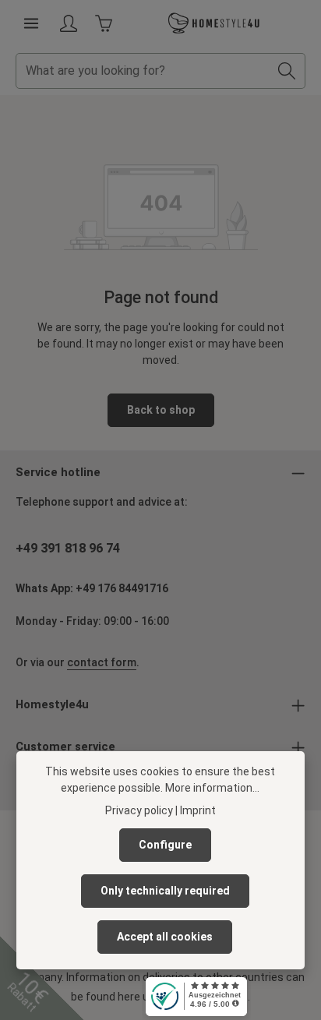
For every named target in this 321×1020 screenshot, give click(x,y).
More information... (212, 788)
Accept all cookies (165, 936)
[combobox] (143, 71)
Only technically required (165, 890)
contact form (101, 662)
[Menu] (31, 23)
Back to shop (161, 410)
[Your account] (68, 23)
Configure (165, 844)
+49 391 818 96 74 (68, 548)
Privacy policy (139, 810)
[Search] (287, 71)
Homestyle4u (52, 704)
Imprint (198, 810)
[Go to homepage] (214, 23)
